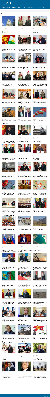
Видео (24, 7)
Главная (3, 7)
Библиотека (14, 7)
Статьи (19, 7)
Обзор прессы (31, 7)
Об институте (38, 7)
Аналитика (8, 7)
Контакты (44, 7)
